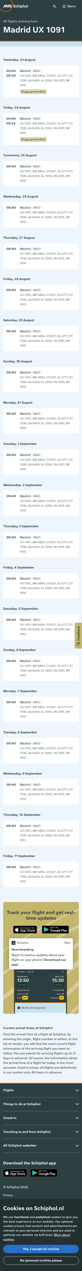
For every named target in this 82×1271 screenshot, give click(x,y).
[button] (78, 636)
